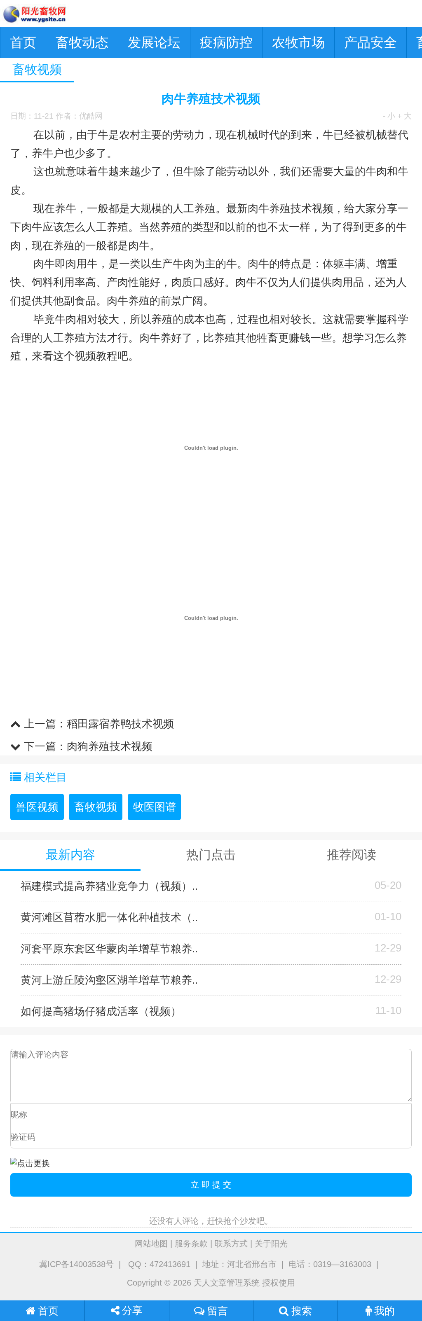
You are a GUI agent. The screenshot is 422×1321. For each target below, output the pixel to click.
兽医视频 (37, 807)
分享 (131, 1310)
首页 (23, 42)
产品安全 (370, 42)
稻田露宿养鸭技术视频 (120, 723)
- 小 (389, 116)
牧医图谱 (154, 807)
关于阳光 (271, 1243)
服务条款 (191, 1243)
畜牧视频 (95, 807)
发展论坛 (154, 42)
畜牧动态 (82, 42)
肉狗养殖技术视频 (109, 746)
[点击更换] (30, 1163)
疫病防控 (226, 42)
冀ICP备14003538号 (76, 1264)
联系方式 (231, 1243)
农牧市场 (298, 42)
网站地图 (151, 1243)
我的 (383, 1310)
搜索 (300, 1310)
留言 (216, 1310)
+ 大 (404, 116)
